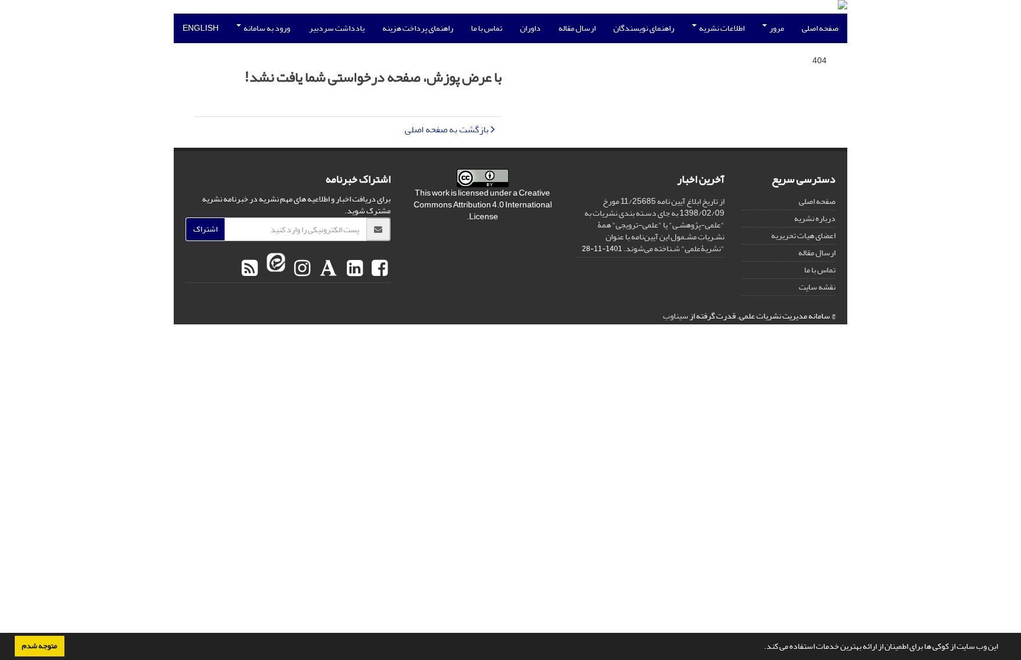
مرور (776, 28)
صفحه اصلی (820, 28)
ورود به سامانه (266, 28)
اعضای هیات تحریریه (803, 235)
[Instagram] (300, 269)
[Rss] (250, 269)
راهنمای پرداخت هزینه (417, 28)
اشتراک (205, 229)
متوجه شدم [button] (39, 646)
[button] (761, 647)
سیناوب (675, 316)
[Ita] (274, 269)
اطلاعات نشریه (721, 28)
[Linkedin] (353, 269)
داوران (530, 28)
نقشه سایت (817, 287)
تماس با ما (486, 28)
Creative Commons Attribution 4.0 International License (483, 205)
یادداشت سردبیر (337, 28)
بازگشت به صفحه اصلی (447, 129)
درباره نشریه (814, 218)
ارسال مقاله (577, 28)
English (201, 28)
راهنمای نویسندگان (643, 28)
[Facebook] (378, 269)
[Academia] (327, 269)
